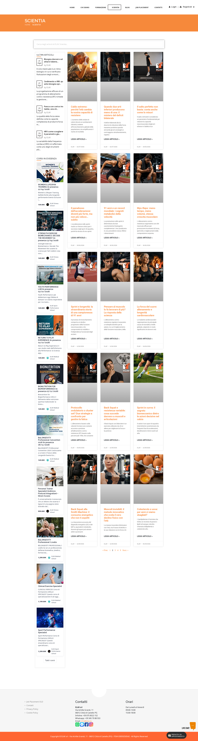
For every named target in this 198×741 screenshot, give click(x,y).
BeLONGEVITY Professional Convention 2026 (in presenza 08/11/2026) (49, 441)
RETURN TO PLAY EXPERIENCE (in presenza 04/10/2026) (49, 340)
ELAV (49, 65)
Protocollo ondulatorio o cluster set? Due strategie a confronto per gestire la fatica (82, 413)
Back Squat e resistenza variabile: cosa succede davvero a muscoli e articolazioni (114, 413)
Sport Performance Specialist (46, 631)
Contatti (158, 7)
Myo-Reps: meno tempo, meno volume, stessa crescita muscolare (147, 212)
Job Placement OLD (34, 701)
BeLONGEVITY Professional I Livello (47, 541)
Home (72, 7)
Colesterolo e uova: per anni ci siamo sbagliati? (147, 512)
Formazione (100, 7)
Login (173, 7)
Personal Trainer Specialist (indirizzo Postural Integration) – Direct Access (48, 492)
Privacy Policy (32, 709)
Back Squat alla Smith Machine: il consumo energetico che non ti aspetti (82, 513)
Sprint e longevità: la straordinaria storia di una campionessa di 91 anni (82, 311)
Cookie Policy (32, 712)
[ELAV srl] (16, 7)
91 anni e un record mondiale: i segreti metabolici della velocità (114, 212)
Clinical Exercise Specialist (50, 586)
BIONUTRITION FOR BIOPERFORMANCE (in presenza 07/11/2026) (48, 388)
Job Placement (142, 7)
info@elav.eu (86, 721)
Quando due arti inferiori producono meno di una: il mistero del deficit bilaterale (114, 112)
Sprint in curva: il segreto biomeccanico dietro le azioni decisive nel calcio (148, 413)
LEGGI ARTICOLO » (79, 139)
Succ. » (125, 550)
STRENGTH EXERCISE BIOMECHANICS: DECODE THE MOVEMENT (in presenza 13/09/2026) (49, 237)
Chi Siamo (85, 7)
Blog (127, 7)
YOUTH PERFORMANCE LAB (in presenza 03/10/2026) (48, 289)
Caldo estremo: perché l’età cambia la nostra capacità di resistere (81, 111)
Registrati (187, 7)
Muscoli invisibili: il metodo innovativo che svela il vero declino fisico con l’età (114, 515)
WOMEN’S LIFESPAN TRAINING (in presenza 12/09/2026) (48, 187)
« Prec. (105, 550)
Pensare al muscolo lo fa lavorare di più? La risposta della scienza (114, 311)
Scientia (115, 7)
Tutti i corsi (50, 660)
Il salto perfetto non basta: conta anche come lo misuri (147, 109)
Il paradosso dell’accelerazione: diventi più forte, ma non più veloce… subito (81, 214)
